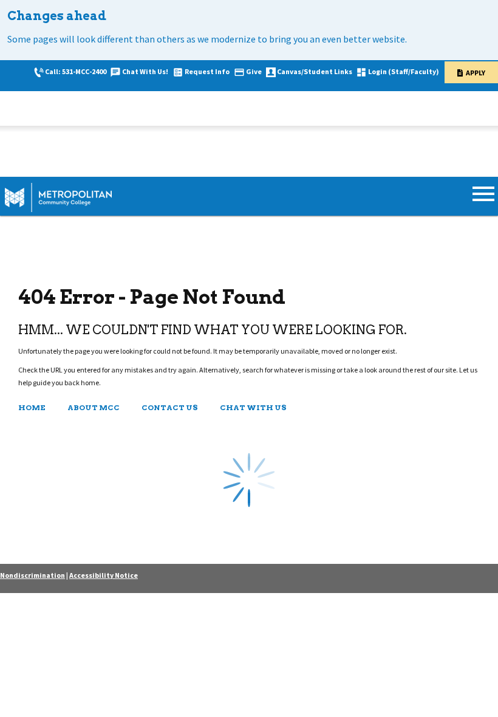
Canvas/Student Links (314, 71)
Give (254, 71)
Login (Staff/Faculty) (403, 71)
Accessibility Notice (103, 575)
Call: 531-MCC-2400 (75, 71)
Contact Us (170, 407)
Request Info (207, 71)
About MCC (93, 407)
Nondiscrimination (32, 575)
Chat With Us (253, 407)
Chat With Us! (145, 71)
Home (32, 407)
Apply (475, 72)
